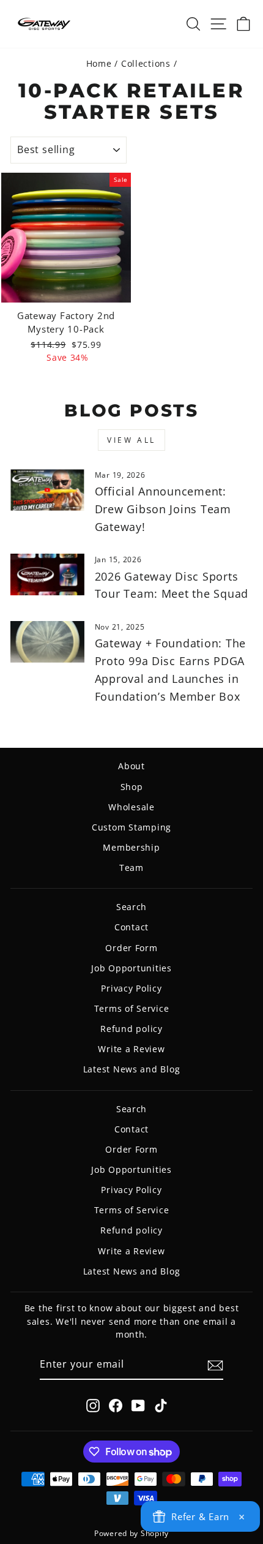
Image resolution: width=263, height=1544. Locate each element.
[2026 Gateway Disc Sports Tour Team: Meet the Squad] (47, 574)
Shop (131, 787)
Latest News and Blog (131, 1069)
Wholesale (131, 807)
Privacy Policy (131, 988)
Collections (146, 63)
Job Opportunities (131, 968)
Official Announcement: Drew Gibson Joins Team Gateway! (163, 509)
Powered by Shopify (131, 1533)
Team (131, 867)
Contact (131, 927)
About (131, 766)
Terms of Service (131, 1008)
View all (131, 440)
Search (131, 907)
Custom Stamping (131, 827)
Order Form (131, 948)
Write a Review (131, 1049)
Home (99, 63)
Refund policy (131, 1028)
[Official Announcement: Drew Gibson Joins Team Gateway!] (47, 490)
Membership (131, 847)
